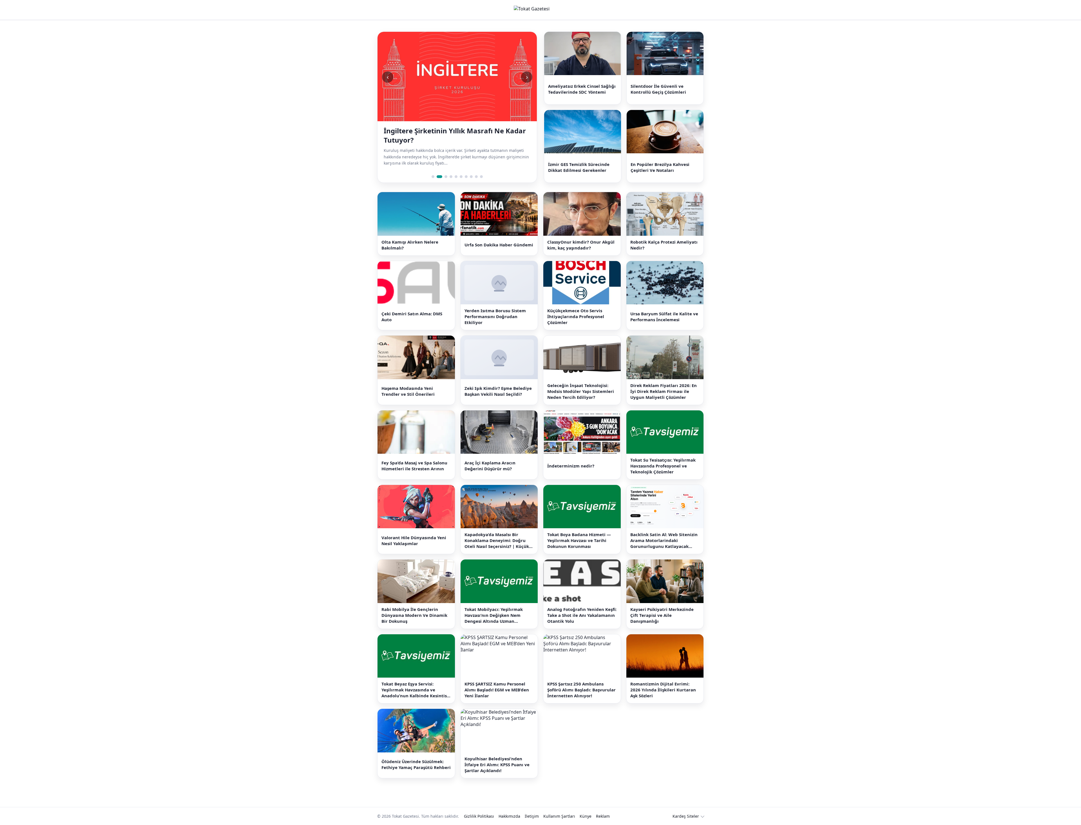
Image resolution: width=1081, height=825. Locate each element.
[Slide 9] (476, 176)
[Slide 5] (456, 176)
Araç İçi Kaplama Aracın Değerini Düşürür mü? (489, 465)
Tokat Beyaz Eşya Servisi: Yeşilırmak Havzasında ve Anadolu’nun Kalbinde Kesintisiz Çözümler (415, 690)
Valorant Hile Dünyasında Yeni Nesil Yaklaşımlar (413, 540)
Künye (585, 816)
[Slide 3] (444, 176)
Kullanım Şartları (559, 816)
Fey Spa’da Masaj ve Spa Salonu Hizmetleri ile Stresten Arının (414, 465)
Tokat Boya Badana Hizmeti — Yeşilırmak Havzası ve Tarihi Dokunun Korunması (579, 540)
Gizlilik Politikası (479, 816)
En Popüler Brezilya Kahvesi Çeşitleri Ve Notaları (660, 167)
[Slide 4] (451, 176)
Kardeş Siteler (686, 816)
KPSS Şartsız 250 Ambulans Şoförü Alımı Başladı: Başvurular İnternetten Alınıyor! (581, 689)
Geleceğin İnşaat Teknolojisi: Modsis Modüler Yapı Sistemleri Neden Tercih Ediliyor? (580, 391)
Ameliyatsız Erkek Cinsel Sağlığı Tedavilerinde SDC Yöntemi (582, 89)
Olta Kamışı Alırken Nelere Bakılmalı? (409, 245)
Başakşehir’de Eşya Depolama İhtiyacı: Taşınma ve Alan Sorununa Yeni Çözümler (454, 135)
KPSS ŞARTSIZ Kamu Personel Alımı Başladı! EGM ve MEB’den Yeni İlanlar (496, 689)
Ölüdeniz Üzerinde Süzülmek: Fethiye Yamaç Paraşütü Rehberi (416, 764)
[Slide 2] (438, 176)
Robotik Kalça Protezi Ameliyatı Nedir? (664, 245)
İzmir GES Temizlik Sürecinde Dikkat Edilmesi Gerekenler (578, 167)
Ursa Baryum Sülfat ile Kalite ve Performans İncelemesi (664, 316)
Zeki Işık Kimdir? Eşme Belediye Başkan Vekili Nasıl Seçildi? (498, 391)
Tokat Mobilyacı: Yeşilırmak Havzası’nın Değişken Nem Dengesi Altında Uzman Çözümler (493, 615)
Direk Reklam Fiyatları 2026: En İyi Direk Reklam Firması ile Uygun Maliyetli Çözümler (663, 391)
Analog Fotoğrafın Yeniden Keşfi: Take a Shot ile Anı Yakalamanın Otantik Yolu (582, 615)
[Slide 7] (466, 176)
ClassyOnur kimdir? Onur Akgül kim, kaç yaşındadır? (581, 245)
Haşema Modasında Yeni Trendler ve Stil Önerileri (408, 391)
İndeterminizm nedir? (570, 466)
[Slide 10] (481, 176)
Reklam (603, 816)
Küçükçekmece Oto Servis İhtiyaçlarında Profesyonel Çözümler (575, 316)
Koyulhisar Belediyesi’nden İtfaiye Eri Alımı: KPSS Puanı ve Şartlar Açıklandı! (497, 764)
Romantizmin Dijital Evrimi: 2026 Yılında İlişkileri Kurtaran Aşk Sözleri (663, 689)
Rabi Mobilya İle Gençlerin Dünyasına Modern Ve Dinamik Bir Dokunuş (414, 615)
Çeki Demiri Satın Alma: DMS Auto (411, 316)
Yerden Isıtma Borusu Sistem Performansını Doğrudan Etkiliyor (495, 316)
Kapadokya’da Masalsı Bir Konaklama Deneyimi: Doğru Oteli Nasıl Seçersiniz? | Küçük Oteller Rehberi (496, 540)
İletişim (532, 816)
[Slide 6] (461, 176)
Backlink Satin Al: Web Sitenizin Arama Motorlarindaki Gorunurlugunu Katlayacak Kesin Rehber (664, 540)
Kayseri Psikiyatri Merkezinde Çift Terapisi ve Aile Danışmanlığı (662, 615)
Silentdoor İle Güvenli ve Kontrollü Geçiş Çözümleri (658, 89)
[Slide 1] (433, 176)
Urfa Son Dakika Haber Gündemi (498, 245)
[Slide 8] (471, 176)
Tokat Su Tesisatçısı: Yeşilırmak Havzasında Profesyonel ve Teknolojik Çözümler (663, 466)
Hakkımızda (509, 816)
